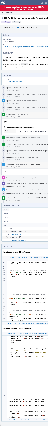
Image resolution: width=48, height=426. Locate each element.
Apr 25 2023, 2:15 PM (13, 117)
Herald (8, 94)
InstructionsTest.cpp (19, 240)
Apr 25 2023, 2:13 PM (13, 90)
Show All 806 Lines (27, 323)
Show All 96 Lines (29, 334)
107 (8, 131)
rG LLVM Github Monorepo (13, 82)
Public (18, 22)
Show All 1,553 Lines (29, 257)
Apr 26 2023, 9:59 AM (13, 200)
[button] (46, 2)
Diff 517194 (35, 164)
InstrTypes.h (16, 234)
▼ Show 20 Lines (42, 334)
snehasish (10, 42)
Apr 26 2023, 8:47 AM (13, 180)
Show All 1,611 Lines (27, 420)
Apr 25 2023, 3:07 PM (13, 147)
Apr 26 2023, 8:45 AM (13, 160)
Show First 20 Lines (13, 257)
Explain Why (20, 186)
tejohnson (15, 27)
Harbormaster (11, 144)
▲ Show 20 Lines (14, 323)
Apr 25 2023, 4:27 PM (13, 153)
